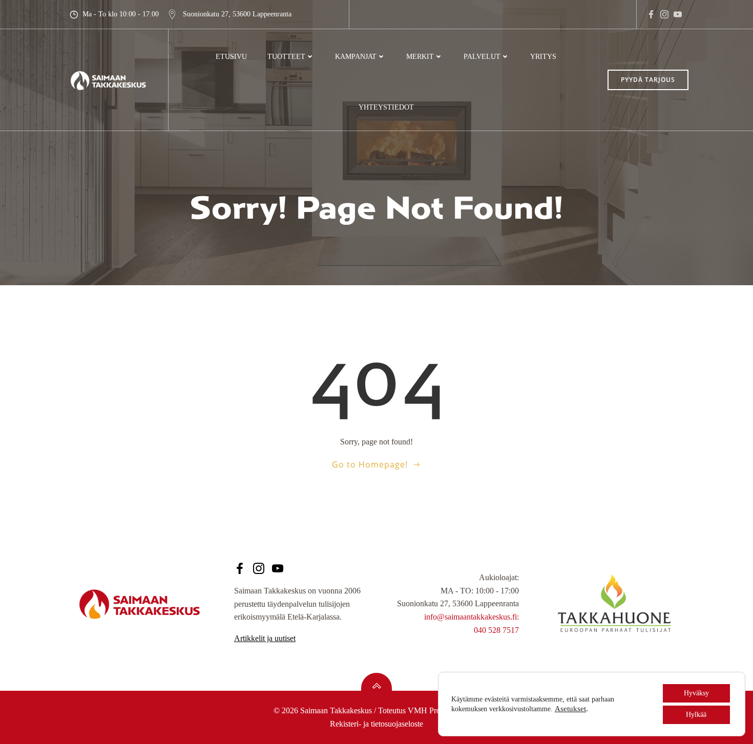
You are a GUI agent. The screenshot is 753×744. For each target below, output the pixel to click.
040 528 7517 (496, 630)
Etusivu (231, 56)
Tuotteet (286, 56)
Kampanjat (355, 56)
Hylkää (696, 714)
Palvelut (482, 56)
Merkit (420, 56)
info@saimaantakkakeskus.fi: (471, 616)
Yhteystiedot (386, 107)
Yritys (543, 56)
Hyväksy (696, 693)
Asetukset (570, 709)
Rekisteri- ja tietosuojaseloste (376, 723)
